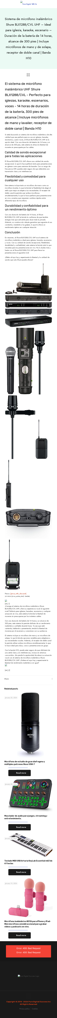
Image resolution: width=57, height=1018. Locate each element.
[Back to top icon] (28, 996)
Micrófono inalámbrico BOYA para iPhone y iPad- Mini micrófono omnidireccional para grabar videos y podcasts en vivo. (27, 924)
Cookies (35, 1008)
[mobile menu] (53, 4)
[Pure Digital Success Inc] (28, 4)
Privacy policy (24, 1008)
